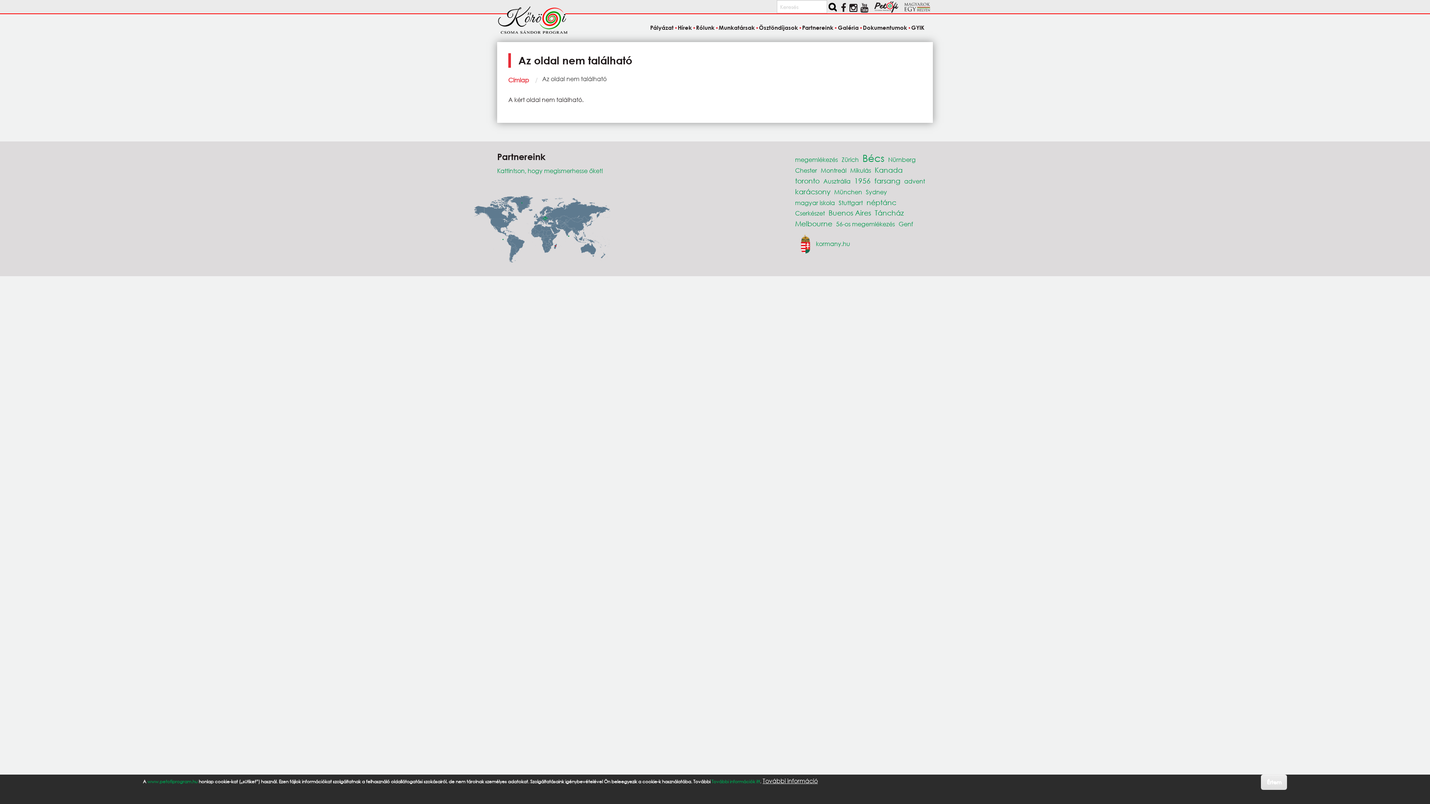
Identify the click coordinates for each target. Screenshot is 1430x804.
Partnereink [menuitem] (817, 27)
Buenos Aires (850, 212)
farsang (887, 180)
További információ (790, 781)
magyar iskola (815, 203)
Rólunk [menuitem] (705, 27)
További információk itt (736, 781)
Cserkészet (810, 213)
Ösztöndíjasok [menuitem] (778, 27)
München (848, 192)
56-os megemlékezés (865, 224)
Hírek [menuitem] (685, 27)
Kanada (889, 170)
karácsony (812, 191)
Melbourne (813, 223)
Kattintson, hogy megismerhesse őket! (550, 171)
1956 (862, 180)
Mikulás (860, 170)
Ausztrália (837, 181)
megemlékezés (816, 159)
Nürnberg (902, 159)
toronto (807, 180)
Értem (1274, 781)
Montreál (833, 170)
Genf (906, 224)
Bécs (873, 158)
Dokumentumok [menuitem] (885, 27)
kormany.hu (833, 243)
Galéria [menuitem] (848, 27)
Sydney (876, 192)
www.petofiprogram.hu (172, 781)
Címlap (518, 80)
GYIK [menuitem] (917, 27)
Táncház (889, 212)
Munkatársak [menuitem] (737, 27)
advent (914, 181)
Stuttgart (851, 203)
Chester (806, 170)
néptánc (881, 202)
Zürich (850, 159)
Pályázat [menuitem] (661, 27)
